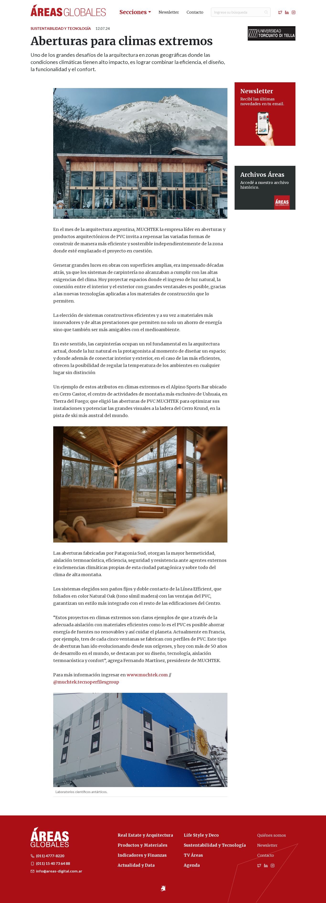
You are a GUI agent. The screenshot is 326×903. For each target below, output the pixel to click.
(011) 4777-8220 (49, 855)
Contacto (195, 12)
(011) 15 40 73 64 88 (52, 863)
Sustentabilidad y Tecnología (61, 28)
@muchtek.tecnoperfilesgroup (86, 682)
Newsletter (169, 12)
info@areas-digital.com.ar (58, 871)
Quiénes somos (271, 835)
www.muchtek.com (147, 675)
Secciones (133, 12)
